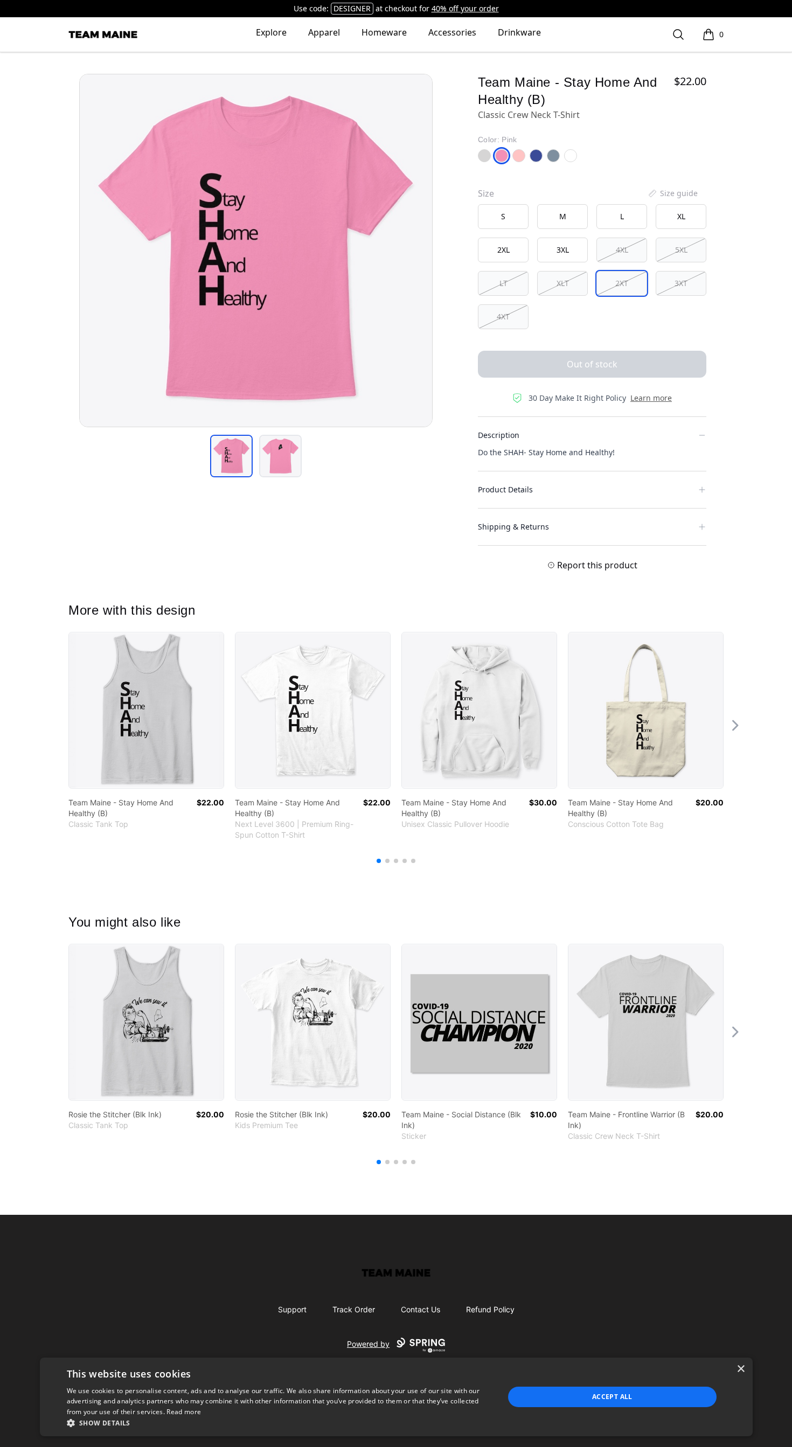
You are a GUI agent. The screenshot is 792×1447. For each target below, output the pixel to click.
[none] (672, 193)
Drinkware (519, 32)
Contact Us (420, 1309)
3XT (681, 283)
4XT (503, 316)
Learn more (651, 398)
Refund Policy (490, 1309)
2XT (621, 283)
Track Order (353, 1309)
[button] (279, 1422)
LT (503, 283)
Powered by (368, 1343)
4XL (622, 250)
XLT (563, 283)
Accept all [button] (612, 1396)
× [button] (741, 1369)
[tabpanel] (256, 250)
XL (681, 216)
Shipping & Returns (513, 526)
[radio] (503, 216)
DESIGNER (352, 8)
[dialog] (396, 1397)
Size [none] (486, 193)
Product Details (505, 489)
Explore (271, 32)
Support (292, 1309)
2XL (503, 250)
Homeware (384, 32)
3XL (563, 250)
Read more (183, 1411)
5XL (681, 250)
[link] (146, 710)
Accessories (452, 32)
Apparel (324, 32)
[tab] (231, 456)
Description (498, 435)
